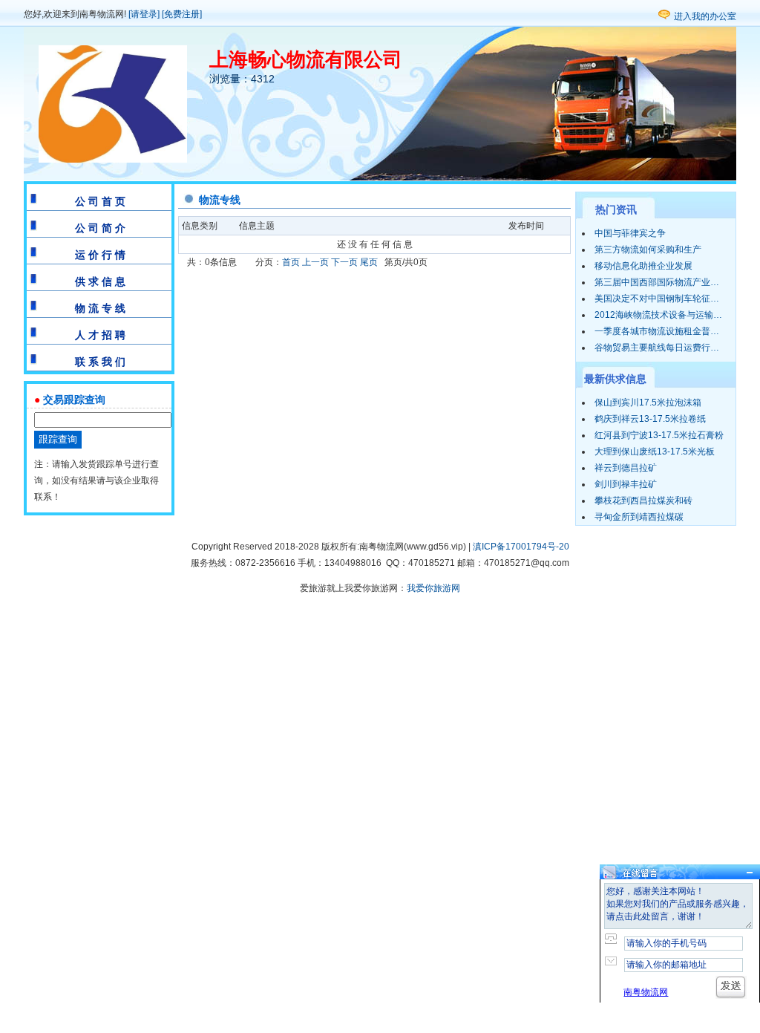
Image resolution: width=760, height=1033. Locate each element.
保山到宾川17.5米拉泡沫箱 (647, 402)
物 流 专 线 (100, 308)
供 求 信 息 (100, 281)
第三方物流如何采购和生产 (647, 249)
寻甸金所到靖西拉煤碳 (639, 517)
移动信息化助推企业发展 (643, 266)
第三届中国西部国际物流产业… (656, 282)
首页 (291, 262)
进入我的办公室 (705, 16)
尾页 (369, 262)
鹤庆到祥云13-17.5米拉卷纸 (650, 419)
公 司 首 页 (100, 201)
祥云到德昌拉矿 (625, 468)
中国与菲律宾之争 (630, 233)
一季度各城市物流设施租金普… (656, 331)
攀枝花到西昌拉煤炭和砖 (643, 500)
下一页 (344, 262)
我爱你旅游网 (433, 588)
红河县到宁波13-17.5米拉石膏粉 (659, 435)
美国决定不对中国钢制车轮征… (656, 298)
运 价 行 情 (100, 255)
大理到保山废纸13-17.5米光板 (654, 451)
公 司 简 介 (100, 228)
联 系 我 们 (100, 362)
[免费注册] (182, 14)
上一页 (315, 262)
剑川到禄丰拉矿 (625, 484)
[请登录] (144, 14)
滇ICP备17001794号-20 (521, 546)
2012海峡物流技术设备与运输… (658, 315)
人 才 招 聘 (100, 335)
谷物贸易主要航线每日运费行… (656, 347)
